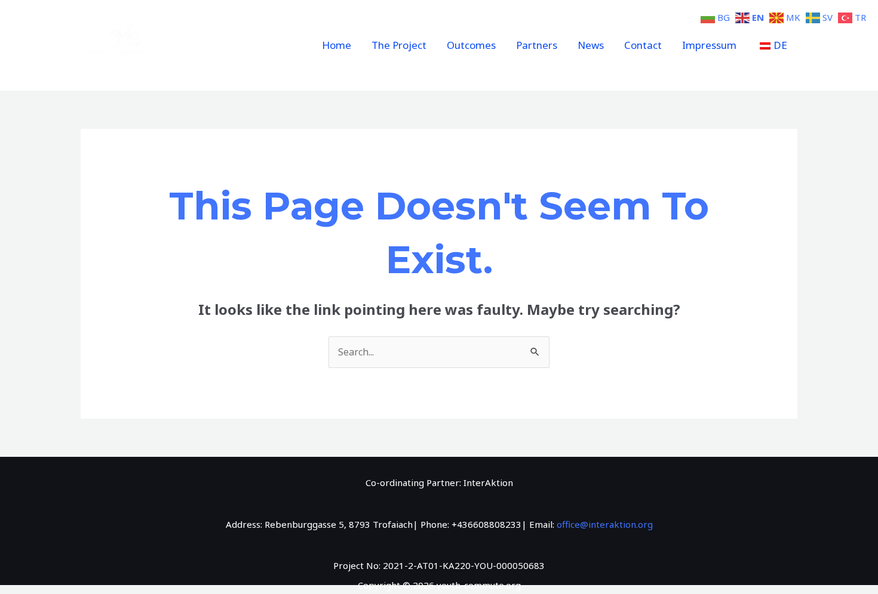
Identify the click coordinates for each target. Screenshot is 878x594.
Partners (536, 45)
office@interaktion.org (605, 524)
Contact (643, 45)
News (591, 45)
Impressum (709, 45)
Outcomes (471, 45)
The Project (399, 45)
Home (336, 45)
